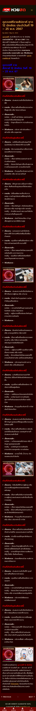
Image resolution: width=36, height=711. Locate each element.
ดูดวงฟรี (5, 37)
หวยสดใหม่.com (25, 707)
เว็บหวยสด (15, 684)
